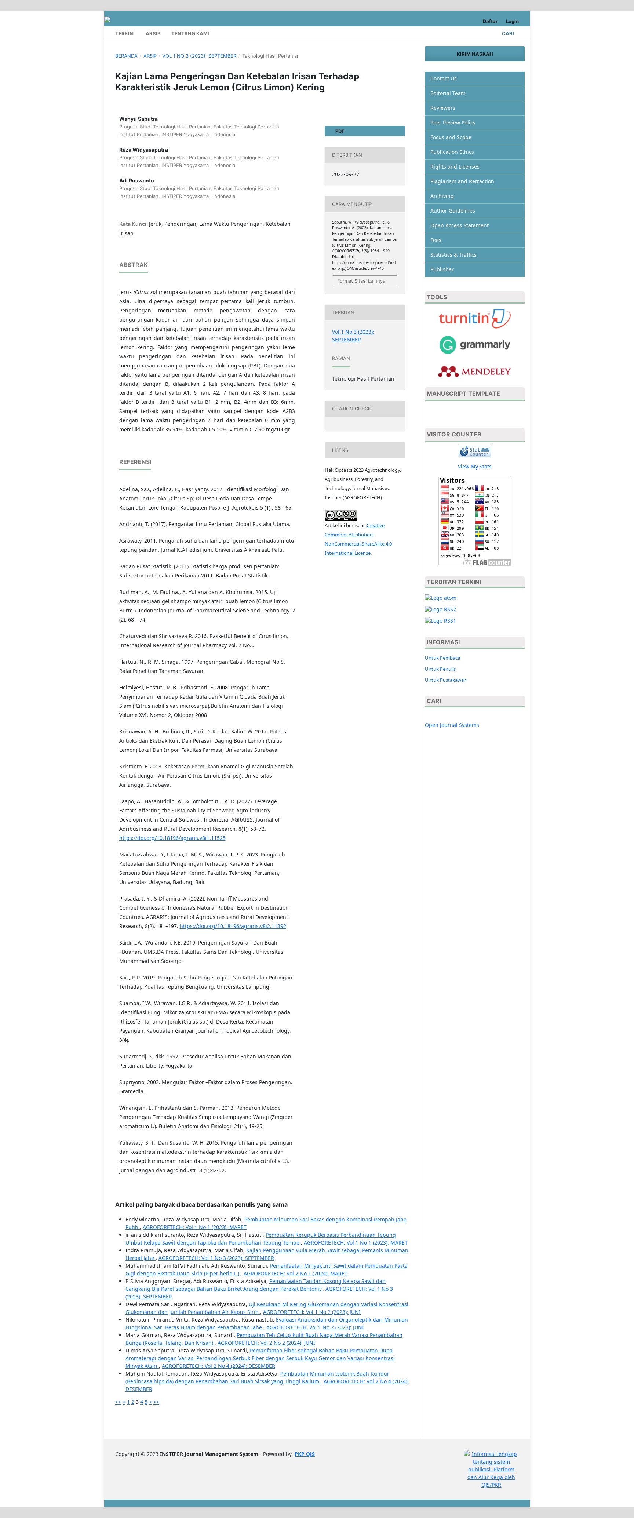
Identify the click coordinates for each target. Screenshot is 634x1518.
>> (156, 1401)
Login (512, 21)
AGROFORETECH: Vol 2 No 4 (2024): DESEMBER (218, 1365)
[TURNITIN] (474, 318)
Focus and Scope (450, 137)
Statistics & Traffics (453, 254)
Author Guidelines (452, 210)
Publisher (442, 269)
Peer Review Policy (453, 122)
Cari (507, 33)
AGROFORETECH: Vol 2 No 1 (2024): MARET (295, 1273)
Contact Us (443, 78)
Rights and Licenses (455, 166)
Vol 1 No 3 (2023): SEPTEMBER (199, 56)
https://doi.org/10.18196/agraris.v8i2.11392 (233, 926)
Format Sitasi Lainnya (361, 281)
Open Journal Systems (452, 724)
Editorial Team (448, 93)
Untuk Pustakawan (446, 680)
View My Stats (475, 466)
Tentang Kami (190, 33)
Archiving (442, 195)
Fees (435, 239)
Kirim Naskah (475, 54)
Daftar (490, 21)
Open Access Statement (459, 225)
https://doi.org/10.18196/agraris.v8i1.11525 (172, 837)
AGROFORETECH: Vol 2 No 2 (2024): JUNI (266, 1342)
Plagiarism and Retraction (462, 181)
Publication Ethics (452, 151)
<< (118, 1401)
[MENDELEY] (474, 344)
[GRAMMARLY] (474, 370)
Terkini (125, 33)
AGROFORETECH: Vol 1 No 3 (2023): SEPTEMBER (216, 1257)
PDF (339, 131)
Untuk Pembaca (442, 658)
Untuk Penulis (440, 669)
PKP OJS (305, 1453)
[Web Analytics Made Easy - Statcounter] (475, 450)
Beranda (126, 56)
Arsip (153, 33)
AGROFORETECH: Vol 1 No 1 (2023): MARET (195, 1227)
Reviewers (442, 107)
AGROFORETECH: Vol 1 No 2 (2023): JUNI (312, 1311)
